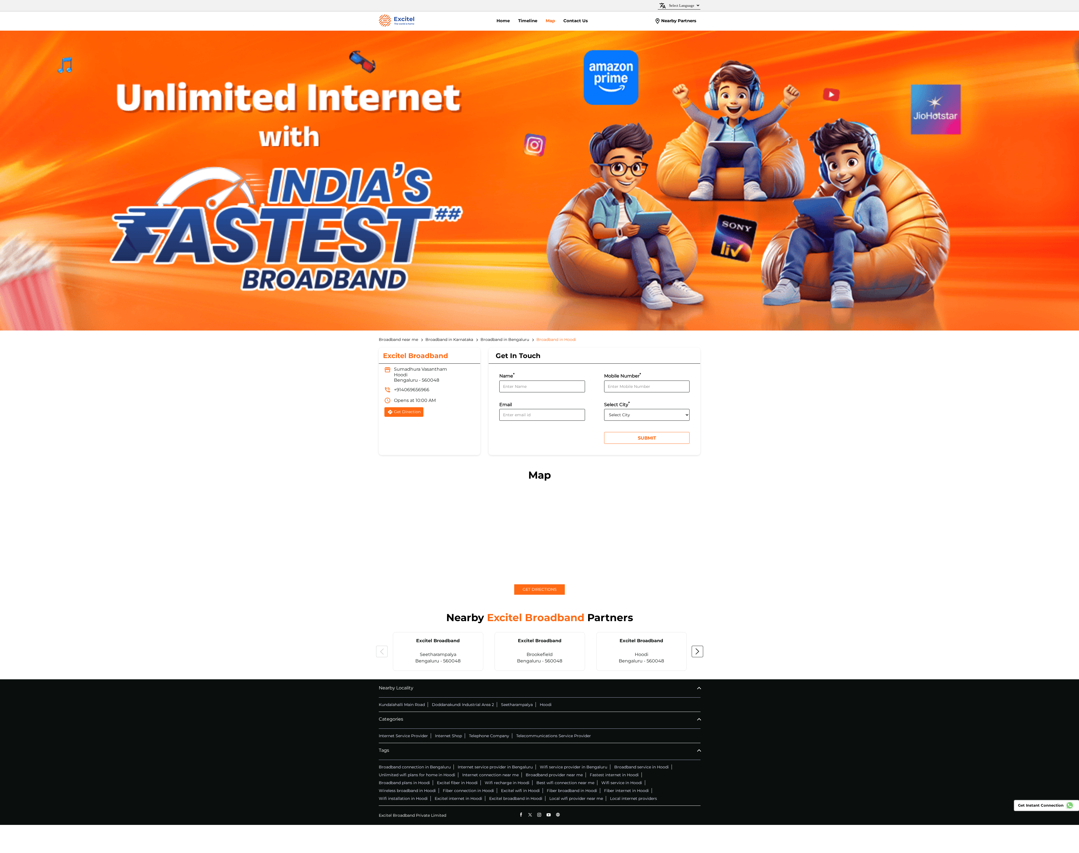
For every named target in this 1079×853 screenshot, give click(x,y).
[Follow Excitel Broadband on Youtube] (548, 814)
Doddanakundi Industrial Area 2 (463, 704)
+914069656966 (411, 389)
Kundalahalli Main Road (402, 704)
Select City (617, 404)
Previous (382, 651)
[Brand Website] (558, 814)
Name (506, 375)
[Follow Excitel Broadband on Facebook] (521, 814)
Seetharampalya (517, 704)
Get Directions (540, 589)
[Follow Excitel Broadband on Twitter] (530, 814)
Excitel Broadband (438, 640)
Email (505, 404)
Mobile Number (622, 375)
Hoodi (546, 704)
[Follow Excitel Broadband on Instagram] (539, 814)
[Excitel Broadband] (396, 21)
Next (697, 651)
